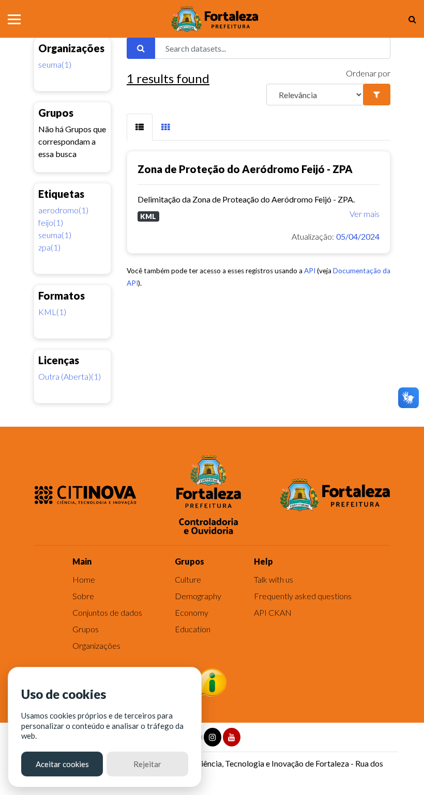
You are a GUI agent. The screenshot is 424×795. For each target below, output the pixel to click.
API (309, 271)
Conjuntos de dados (107, 612)
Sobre (83, 596)
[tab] (140, 127)
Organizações (96, 645)
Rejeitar (147, 764)
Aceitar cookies (62, 764)
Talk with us (273, 579)
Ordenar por (368, 73)
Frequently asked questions (303, 596)
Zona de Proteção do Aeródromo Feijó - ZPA (245, 169)
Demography (198, 596)
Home (83, 579)
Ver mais (365, 214)
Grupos (85, 629)
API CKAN (273, 612)
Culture (188, 579)
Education (192, 629)
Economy (191, 612)
